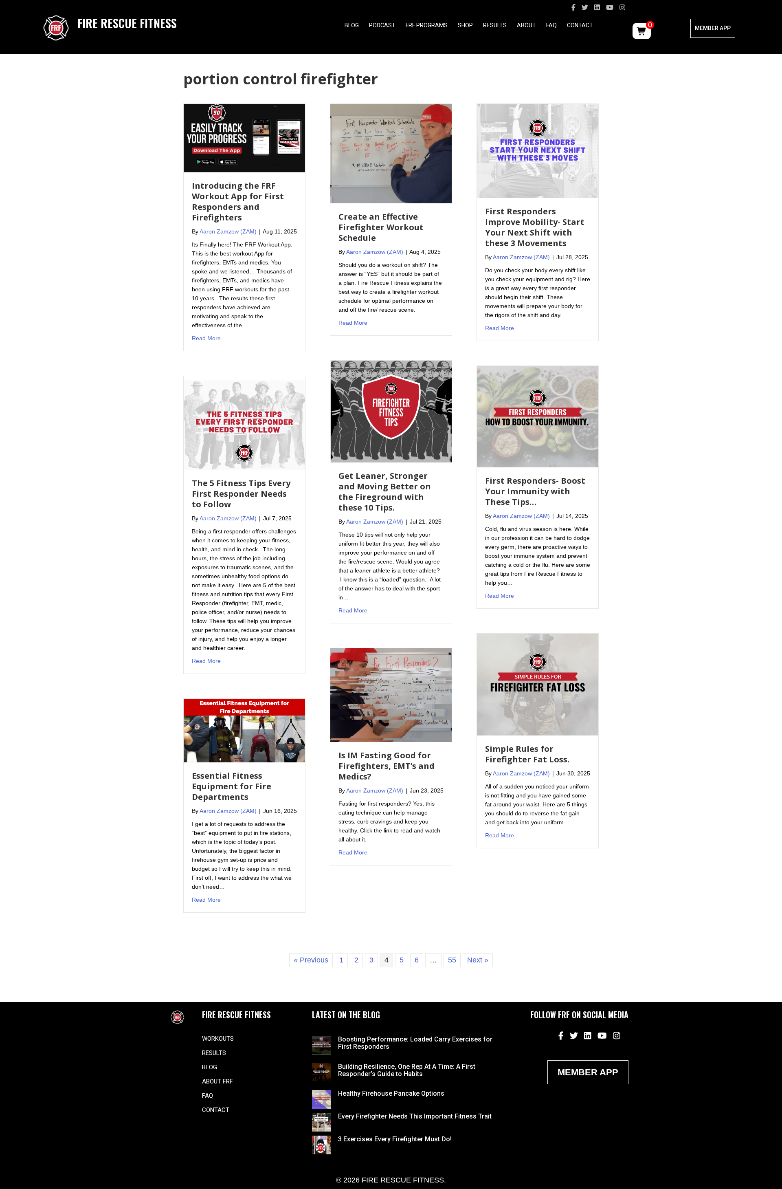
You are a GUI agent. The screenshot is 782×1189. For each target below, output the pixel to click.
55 (452, 960)
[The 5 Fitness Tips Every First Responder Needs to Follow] (244, 422)
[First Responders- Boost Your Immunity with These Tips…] (537, 416)
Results (495, 25)
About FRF (217, 1081)
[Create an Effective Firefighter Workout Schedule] (391, 153)
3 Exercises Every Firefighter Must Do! (395, 1139)
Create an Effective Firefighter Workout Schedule (381, 227)
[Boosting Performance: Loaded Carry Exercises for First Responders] (321, 1045)
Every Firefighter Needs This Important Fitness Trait (415, 1116)
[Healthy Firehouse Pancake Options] (321, 1099)
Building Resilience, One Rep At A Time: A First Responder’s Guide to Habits (406, 1070)
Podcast (382, 25)
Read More (206, 338)
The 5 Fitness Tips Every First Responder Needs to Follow (241, 494)
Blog (352, 25)
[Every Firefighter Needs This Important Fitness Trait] (321, 1122)
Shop (465, 25)
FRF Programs (427, 25)
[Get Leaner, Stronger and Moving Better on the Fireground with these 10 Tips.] (391, 411)
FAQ (551, 25)
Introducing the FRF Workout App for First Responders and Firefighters (238, 201)
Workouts (218, 1038)
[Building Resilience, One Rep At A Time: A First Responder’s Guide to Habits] (321, 1072)
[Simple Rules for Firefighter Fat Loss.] (537, 684)
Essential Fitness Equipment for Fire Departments (231, 786)
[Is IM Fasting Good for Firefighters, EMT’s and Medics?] (391, 695)
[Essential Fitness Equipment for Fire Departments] (244, 730)
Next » (477, 960)
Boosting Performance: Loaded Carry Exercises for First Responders (415, 1042)
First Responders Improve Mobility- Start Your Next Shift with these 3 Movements (534, 227)
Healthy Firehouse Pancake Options (391, 1093)
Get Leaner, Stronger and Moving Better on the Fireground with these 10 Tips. (384, 491)
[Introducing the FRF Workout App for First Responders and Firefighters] (244, 138)
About (526, 25)
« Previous (311, 960)
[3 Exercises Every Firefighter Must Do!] (321, 1145)
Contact (580, 25)
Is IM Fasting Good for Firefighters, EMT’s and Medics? (386, 766)
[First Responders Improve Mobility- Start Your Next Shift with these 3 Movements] (537, 150)
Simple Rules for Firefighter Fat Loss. (527, 754)
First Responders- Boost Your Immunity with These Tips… (535, 491)
